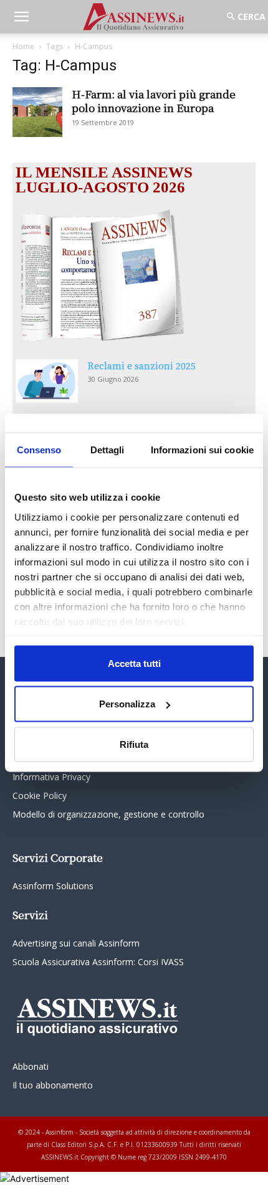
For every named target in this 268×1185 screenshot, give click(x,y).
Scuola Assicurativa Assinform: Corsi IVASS (98, 962)
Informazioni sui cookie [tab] (202, 449)
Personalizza (127, 704)
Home (23, 46)
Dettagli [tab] (107, 449)
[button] (21, 17)
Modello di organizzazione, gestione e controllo (108, 814)
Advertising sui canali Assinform (76, 943)
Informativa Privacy (51, 777)
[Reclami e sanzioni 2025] (47, 381)
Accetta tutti (134, 663)
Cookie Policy (39, 795)
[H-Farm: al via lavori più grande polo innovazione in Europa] (37, 112)
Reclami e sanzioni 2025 (142, 365)
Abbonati (30, 1066)
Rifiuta (134, 744)
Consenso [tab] (39, 449)
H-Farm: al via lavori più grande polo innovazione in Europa (154, 100)
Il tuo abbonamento (52, 1085)
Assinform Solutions (52, 886)
